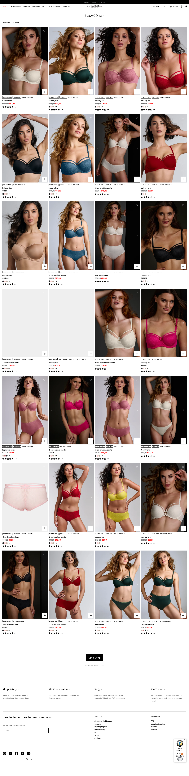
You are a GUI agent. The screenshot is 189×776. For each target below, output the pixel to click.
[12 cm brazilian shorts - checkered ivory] (53, 281)
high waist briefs (101, 275)
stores (96, 735)
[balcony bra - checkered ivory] (53, 106)
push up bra (146, 537)
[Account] (181, 6)
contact (154, 729)
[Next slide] (45, 61)
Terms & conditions (141, 759)
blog (96, 732)
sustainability (99, 729)
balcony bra (7, 100)
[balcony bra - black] (49, 106)
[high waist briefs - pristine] (3, 456)
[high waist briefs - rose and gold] (5, 456)
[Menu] (184, 740)
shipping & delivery (158, 724)
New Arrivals (16, 6)
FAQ (152, 721)
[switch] (180, 759)
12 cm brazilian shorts (103, 188)
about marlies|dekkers (103, 721)
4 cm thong (145, 450)
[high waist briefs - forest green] (7, 456)
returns (154, 726)
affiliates (97, 738)
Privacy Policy (100, 759)
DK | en (175, 6)
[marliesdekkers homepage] (94, 6)
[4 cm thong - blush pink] (97, 630)
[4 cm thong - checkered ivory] (99, 630)
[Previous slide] (5, 61)
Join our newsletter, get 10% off (14, 725)
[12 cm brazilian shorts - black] (49, 281)
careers (97, 724)
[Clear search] (164, 6)
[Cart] (186, 6)
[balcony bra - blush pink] (51, 106)
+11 (56, 106)
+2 (9, 455)
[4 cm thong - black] (95, 630)
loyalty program (100, 726)
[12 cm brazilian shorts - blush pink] (51, 281)
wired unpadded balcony (105, 362)
